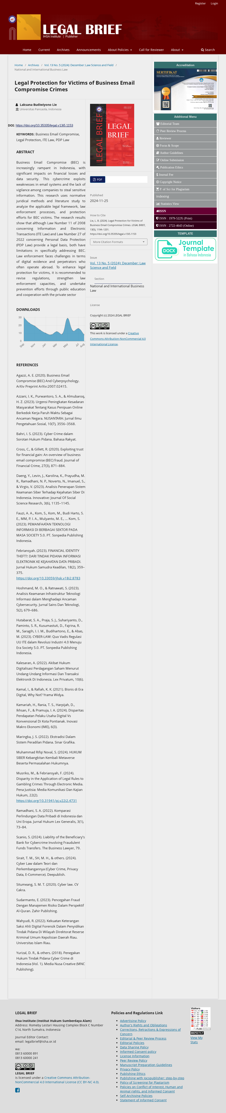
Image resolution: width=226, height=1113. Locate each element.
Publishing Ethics (132, 1074)
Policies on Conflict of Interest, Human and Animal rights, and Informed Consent (151, 1089)
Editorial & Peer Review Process (143, 1038)
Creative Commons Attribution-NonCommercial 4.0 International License (118, 338)
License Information (134, 1056)
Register (200, 3)
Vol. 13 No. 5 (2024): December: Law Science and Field (78, 65)
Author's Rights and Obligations (143, 1025)
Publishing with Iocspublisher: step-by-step (152, 1078)
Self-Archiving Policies (136, 1096)
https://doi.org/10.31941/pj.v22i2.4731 (46, 800)
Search (209, 50)
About (176, 50)
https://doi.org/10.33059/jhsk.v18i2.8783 (48, 578)
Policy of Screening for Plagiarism (144, 1082)
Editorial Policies (132, 1043)
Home (27, 50)
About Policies (119, 50)
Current (44, 50)
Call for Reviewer (151, 50)
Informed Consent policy (138, 1052)
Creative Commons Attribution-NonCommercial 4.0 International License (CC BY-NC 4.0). (57, 1080)
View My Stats (196, 1040)
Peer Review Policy (133, 1060)
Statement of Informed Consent (143, 1100)
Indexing (162, 196)
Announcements (89, 50)
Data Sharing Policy (134, 1047)
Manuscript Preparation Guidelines (146, 1065)
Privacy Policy (130, 1069)
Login (214, 3)
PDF (99, 179)
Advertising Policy (133, 1021)
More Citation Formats (108, 242)
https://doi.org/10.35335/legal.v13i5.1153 (44, 125)
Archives (63, 50)
